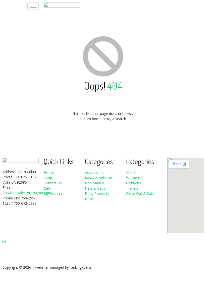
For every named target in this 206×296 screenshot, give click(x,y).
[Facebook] (21, 220)
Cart (47, 188)
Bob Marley (94, 183)
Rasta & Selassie (98, 177)
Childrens (133, 183)
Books (90, 198)
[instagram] (21, 241)
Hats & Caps (95, 188)
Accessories (94, 172)
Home (49, 172)
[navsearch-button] (168, 5)
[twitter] (21, 231)
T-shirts (132, 188)
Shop (48, 177)
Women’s (134, 177)
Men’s (131, 172)
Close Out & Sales (141, 193)
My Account (53, 193)
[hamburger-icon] (33, 6)
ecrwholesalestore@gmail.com (28, 192)
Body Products (97, 193)
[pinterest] (21, 252)
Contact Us (53, 183)
